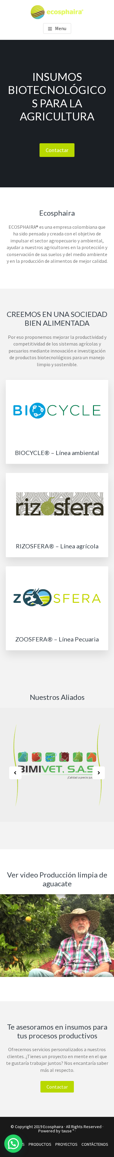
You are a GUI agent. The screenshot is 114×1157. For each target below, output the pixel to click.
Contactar (57, 150)
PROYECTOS (66, 1144)
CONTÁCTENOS (94, 1144)
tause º (67, 1131)
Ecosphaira (53, 1126)
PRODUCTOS (40, 1144)
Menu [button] (60, 28)
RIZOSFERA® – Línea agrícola (57, 546)
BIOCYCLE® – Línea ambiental (57, 452)
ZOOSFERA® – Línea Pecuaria (57, 639)
